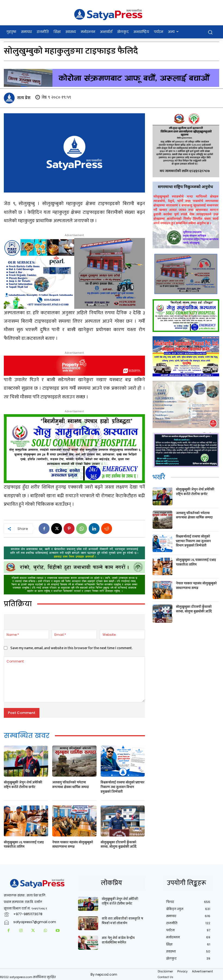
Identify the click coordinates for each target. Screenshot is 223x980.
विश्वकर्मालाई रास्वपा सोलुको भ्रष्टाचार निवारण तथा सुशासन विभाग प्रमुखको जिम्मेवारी (122, 787)
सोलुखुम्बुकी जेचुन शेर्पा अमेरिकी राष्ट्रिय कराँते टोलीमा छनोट (23, 785)
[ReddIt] (106, 528)
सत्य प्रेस (23, 98)
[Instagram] (21, 931)
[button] (210, 32)
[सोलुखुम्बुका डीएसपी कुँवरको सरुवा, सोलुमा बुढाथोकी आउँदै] (123, 820)
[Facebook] (44, 528)
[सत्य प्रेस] (10, 98)
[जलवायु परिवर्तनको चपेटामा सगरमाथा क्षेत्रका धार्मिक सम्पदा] (74, 761)
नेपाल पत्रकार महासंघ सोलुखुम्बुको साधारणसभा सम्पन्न (72, 844)
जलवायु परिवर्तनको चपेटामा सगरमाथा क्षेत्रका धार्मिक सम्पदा (70, 785)
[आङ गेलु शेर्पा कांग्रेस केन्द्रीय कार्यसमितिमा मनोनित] (88, 943)
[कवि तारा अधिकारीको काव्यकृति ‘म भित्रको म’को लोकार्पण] (88, 923)
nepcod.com (106, 974)
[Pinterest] (69, 528)
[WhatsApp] (81, 528)
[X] (56, 528)
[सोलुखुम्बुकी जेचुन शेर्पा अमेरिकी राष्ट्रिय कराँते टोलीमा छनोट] (26, 761)
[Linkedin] (94, 528)
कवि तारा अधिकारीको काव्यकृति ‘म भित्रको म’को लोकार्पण (122, 921)
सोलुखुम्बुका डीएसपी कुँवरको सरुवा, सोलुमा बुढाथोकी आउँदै (119, 844)
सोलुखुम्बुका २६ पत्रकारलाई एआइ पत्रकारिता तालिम (24, 844)
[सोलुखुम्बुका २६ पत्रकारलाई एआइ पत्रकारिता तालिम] (26, 820)
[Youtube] (57, 931)
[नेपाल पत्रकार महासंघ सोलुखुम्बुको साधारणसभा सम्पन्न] (74, 820)
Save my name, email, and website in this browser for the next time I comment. (71, 648)
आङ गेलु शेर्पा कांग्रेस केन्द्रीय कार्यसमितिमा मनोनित (118, 940)
